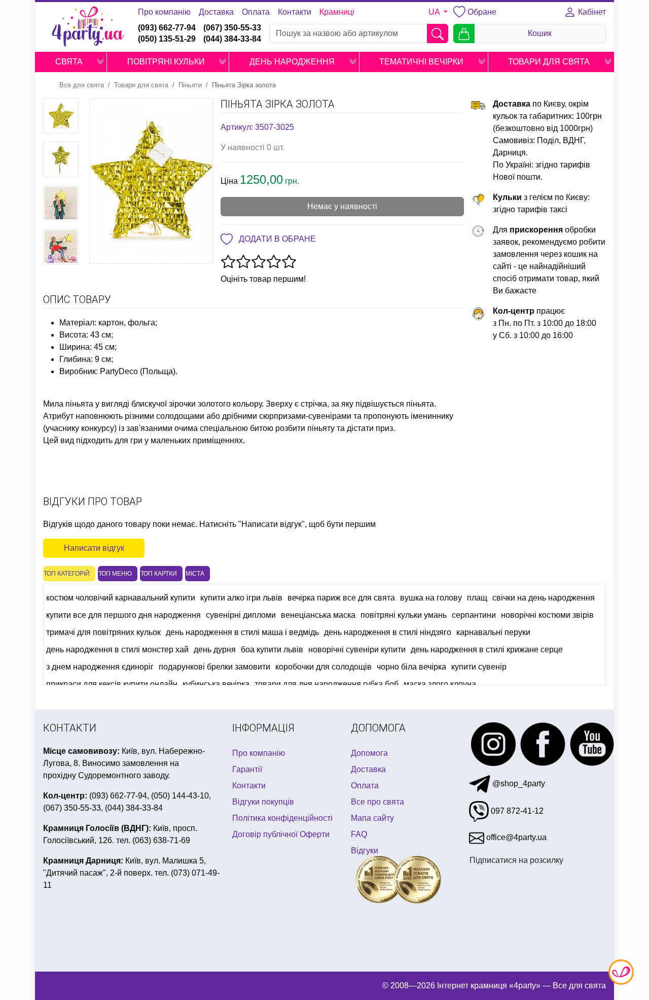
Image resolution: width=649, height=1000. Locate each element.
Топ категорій (67, 573)
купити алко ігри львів (241, 597)
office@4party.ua (515, 837)
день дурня (215, 649)
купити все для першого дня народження (123, 615)
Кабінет (591, 12)
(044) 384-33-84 (232, 39)
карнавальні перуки (493, 632)
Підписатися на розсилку (516, 860)
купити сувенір (479, 666)
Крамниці (336, 12)
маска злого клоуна (440, 684)
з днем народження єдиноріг (100, 666)
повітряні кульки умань (403, 615)
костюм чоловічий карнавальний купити (120, 597)
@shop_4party (517, 783)
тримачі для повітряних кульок (103, 632)
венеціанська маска (318, 615)
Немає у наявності (342, 206)
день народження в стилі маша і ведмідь (242, 632)
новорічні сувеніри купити (357, 649)
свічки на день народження (543, 597)
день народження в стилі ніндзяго (387, 632)
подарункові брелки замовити (214, 666)
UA (435, 12)
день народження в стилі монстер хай (117, 649)
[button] (100, 62)
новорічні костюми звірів (547, 615)
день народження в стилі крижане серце (487, 649)
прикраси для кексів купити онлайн (111, 684)
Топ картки (158, 573)
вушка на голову (431, 597)
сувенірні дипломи (241, 615)
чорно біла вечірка (411, 666)
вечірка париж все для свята (341, 597)
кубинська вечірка (216, 684)
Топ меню (115, 573)
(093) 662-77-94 (167, 27)
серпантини (474, 615)
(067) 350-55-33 (232, 27)
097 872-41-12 (516, 811)
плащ (477, 597)
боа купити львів (272, 649)
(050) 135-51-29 (167, 39)
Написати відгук (94, 548)
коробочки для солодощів (323, 666)
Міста (195, 573)
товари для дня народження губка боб (327, 684)
